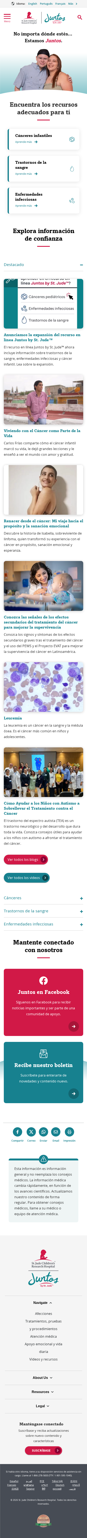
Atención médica (43, 1336)
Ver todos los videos (24, 877)
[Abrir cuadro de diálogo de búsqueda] (79, 17)
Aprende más (23, 142)
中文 (42, 1481)
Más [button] (70, 3)
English (32, 3)
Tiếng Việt (57, 1481)
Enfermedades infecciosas (28, 197)
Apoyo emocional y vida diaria (43, 1348)
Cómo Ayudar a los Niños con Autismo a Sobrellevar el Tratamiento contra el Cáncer (42, 808)
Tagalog (30, 1488)
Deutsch (60, 1484)
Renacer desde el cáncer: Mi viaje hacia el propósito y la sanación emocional (43, 523)
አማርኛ (44, 1484)
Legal (40, 1406)
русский (57, 1488)
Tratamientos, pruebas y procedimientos (43, 1325)
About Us (40, 1378)
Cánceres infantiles (33, 135)
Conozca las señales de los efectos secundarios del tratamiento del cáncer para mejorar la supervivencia (41, 622)
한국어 (73, 1481)
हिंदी (43, 1488)
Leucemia (13, 718)
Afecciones (43, 1313)
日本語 (15, 1488)
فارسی (72, 1488)
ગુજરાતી (76, 1484)
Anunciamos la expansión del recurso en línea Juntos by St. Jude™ (42, 337)
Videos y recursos (43, 1359)
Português (46, 3)
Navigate (40, 1303)
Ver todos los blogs (23, 859)
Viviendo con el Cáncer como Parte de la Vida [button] (42, 433)
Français (60, 3)
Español (14, 1481)
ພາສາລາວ (29, 1484)
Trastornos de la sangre (30, 165)
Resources (40, 1392)
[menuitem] (43, 1450)
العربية (29, 1481)
